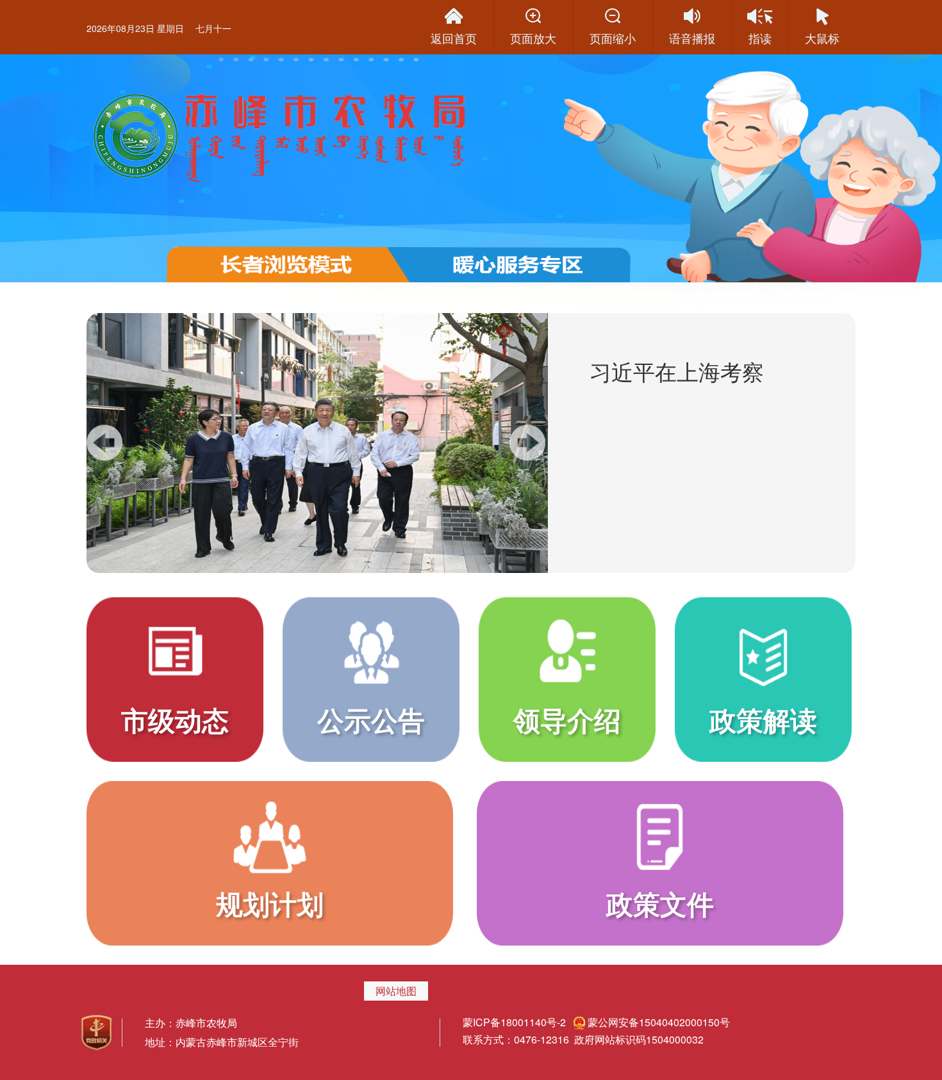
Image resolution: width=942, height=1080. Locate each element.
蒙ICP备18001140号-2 (515, 1022)
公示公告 (371, 719)
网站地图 (396, 990)
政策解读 (763, 719)
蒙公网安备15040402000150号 (659, 1022)
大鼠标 (822, 37)
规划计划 (270, 903)
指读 (760, 37)
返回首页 (454, 37)
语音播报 (692, 37)
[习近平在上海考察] (317, 443)
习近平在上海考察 (677, 371)
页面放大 (533, 37)
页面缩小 (613, 37)
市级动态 (175, 719)
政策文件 (660, 903)
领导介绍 (567, 719)
